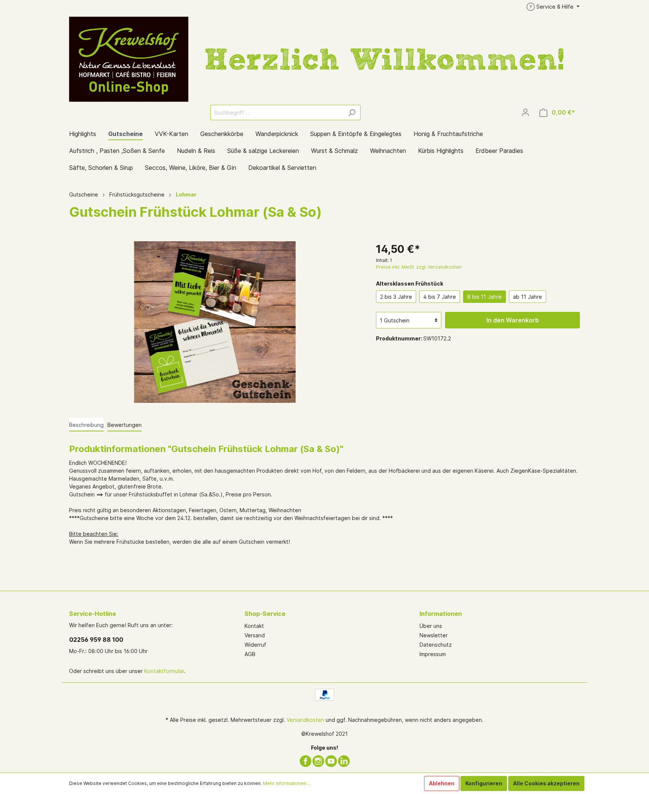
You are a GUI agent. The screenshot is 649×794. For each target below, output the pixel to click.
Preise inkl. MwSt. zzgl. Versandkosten (419, 267)
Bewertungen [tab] (124, 425)
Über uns (431, 626)
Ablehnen (441, 783)
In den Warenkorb (512, 320)
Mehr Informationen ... (287, 783)
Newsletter (434, 635)
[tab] (86, 424)
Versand (255, 635)
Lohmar (186, 194)
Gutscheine (83, 194)
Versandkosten (305, 720)
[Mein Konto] (525, 112)
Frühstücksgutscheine (137, 194)
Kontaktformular (164, 671)
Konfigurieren (483, 783)
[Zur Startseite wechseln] (324, 59)
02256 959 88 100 (96, 639)
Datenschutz (436, 644)
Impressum (433, 654)
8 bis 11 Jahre (484, 296)
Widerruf (255, 644)
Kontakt (254, 626)
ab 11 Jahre (527, 296)
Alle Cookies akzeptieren (546, 783)
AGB (250, 654)
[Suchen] (352, 112)
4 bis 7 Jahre (439, 296)
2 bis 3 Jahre (396, 296)
